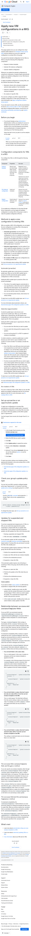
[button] (15, 422)
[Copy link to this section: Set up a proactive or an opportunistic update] (19, 403)
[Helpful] (10, 19)
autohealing (10, 110)
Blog (2, 909)
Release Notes (4, 885)
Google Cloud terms (24, 923)
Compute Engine (9, 6)
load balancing (17, 110)
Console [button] (7, 138)
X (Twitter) (3, 913)
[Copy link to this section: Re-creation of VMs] (15, 387)
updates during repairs (9, 353)
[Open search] (21, 2)
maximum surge (5, 541)
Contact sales (4, 874)
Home (2, 14)
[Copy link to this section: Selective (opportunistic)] (18, 309)
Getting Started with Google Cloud (9, 896)
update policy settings (6, 488)
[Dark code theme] (26, 503)
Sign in (27, 1)
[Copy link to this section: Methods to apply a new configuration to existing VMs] (25, 222)
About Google (4, 923)
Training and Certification (7, 903)
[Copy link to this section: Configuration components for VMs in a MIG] (9, 154)
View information (8, 837)
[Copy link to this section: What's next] (11, 824)
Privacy (10, 923)
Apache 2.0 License (13, 854)
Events (2, 911)
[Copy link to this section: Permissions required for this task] (22, 422)
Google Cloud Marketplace (7, 871)
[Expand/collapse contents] (9, 36)
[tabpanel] (17, 143)
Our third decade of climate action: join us (11, 926)
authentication (22, 121)
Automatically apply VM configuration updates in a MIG (15, 304)
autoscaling (4, 110)
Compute (16, 14)
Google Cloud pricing (5, 869)
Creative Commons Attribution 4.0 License (11, 853)
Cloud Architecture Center (7, 900)
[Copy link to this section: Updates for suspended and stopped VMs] (13, 520)
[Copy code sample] (28, 503)
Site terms (15, 923)
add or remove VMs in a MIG (14, 106)
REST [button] (19, 138)
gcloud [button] (13, 138)
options (19, 452)
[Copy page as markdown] (7, 32)
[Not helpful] (12, 19)
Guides (4, 16)
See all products (4, 867)
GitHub (2, 893)
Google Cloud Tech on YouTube (8, 918)
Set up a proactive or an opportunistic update (14, 264)
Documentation (9, 14)
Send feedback (6, 22)
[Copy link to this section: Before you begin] (16, 117)
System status (4, 887)
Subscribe (24, 929)
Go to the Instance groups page (15, 435)
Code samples (4, 898)
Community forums (5, 880)
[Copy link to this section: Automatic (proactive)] (17, 268)
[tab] (7, 138)
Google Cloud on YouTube (7, 916)
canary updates (16, 584)
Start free (5, 9)
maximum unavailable (17, 541)
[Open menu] (2, 1)
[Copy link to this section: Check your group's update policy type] (6, 481)
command (12, 495)
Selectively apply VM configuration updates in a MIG (16, 382)
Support (3, 882)
